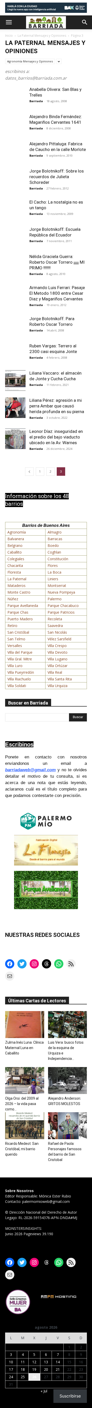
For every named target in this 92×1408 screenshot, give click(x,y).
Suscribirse (70, 1396)
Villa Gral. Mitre (19, 659)
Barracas (55, 538)
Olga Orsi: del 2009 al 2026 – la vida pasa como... (22, 1103)
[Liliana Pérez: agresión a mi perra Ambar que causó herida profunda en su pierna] (15, 407)
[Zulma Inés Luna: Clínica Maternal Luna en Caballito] (24, 1024)
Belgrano (14, 545)
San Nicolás (57, 632)
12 (34, 1361)
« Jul (44, 1390)
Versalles (14, 645)
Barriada (36, 101)
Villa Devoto (57, 652)
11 (23, 1361)
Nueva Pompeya (61, 592)
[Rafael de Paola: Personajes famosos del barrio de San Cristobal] (67, 1125)
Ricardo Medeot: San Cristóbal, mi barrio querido (22, 1148)
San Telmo (16, 638)
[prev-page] (29, 471)
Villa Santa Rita (60, 679)
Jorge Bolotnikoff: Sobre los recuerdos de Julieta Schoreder (56, 176)
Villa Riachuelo (19, 679)
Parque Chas (17, 612)
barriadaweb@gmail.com (30, 769)
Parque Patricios (61, 612)
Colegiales (15, 558)
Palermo (55, 598)
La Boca (54, 572)
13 (46, 1361)
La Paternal (16, 578)
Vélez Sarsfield (59, 638)
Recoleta (55, 618)
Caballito (14, 552)
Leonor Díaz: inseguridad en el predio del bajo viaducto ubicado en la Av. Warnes (56, 437)
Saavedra (55, 625)
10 (11, 1361)
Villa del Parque (19, 652)
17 (11, 1369)
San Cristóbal (18, 632)
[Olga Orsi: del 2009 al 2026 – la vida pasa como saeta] (24, 1080)
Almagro (55, 532)
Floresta (14, 572)
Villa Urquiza (57, 685)
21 (58, 1369)
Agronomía (16, 532)
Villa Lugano (57, 659)
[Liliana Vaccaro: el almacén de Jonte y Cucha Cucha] (15, 380)
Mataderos (16, 585)
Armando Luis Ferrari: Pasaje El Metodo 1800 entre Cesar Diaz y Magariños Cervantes (57, 293)
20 (46, 1369)
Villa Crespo (57, 645)
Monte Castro (18, 592)
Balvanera (15, 538)
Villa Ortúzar (57, 665)
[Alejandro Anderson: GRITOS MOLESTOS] (67, 1080)
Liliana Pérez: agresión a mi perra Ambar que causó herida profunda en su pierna (56, 406)
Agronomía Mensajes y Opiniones (30, 61)
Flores (53, 565)
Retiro (12, 625)
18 (23, 1369)
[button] (9, 22)
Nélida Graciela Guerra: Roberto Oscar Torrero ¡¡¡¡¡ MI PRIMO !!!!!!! (57, 262)
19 (34, 1369)
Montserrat (57, 585)
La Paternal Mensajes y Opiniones (42, 35)
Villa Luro (14, 665)
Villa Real (55, 672)
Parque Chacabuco (63, 605)
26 (34, 1376)
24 (11, 1376)
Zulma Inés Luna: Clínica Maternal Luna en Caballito (24, 1047)
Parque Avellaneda (22, 605)
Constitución (58, 558)
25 (23, 1376)
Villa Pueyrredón (20, 672)
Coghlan (54, 552)
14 (58, 1361)
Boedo (53, 545)
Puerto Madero (20, 618)
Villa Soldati (16, 685)
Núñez (12, 598)
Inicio (9, 35)
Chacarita (15, 565)
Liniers (53, 578)
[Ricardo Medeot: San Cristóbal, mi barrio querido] (24, 1125)
